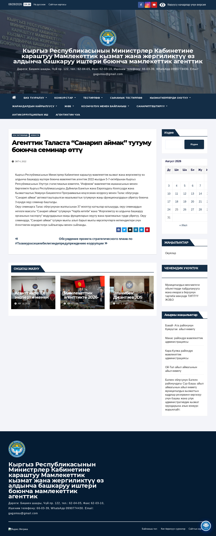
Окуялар (170, 253)
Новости (35, 135)
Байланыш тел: (150, 529)
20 (192, 201)
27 (192, 209)
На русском (39, 4)
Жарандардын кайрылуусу (33, 106)
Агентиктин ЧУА (68, 114)
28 (200, 209)
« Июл (183, 225)
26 (184, 209)
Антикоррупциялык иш (30, 114)
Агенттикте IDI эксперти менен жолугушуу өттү (32, 297)
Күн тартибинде (20, 135)
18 (176, 201)
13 (192, 193)
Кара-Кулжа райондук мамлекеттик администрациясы (179, 354)
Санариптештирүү (151, 106)
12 (184, 193)
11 (176, 193)
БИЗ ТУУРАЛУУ (34, 97)
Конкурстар (64, 97)
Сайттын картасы (57, 4)
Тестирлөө (92, 97)
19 (184, 201)
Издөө (169, 132)
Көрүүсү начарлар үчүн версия (186, 4)
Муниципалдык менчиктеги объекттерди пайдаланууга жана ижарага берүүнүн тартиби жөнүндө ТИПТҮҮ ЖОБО (182, 292)
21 (200, 201)
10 (168, 193)
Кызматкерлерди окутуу (169, 97)
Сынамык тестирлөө (126, 97)
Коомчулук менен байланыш (104, 106)
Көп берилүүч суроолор (173, 529)
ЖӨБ (68, 106)
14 (200, 193)
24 (168, 209)
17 (168, 201)
